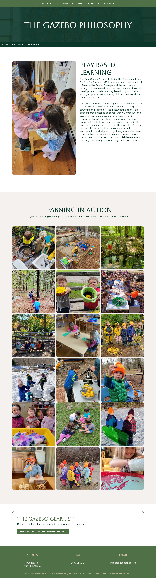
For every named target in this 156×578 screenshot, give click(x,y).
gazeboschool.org (126, 562)
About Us (92, 3)
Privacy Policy (75, 574)
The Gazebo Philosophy (69, 3)
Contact (109, 3)
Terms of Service (92, 574)
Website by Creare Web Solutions (117, 574)
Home (5, 44)
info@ (113, 562)
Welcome (47, 3)
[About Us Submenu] (99, 3)
